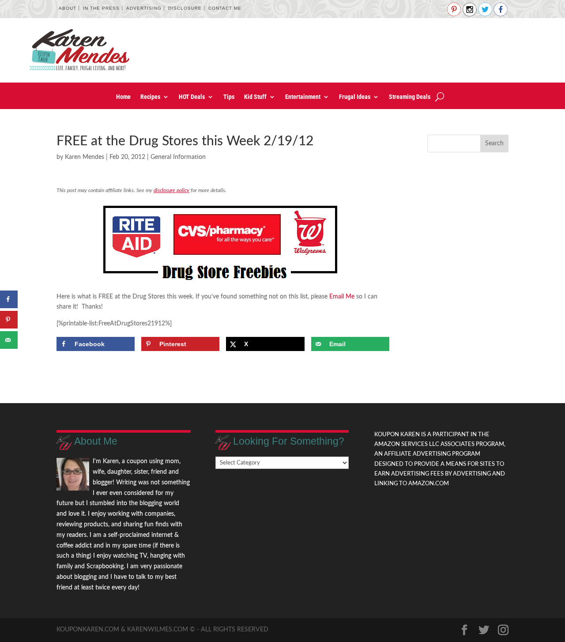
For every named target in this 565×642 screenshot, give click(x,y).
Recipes (150, 97)
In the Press (101, 8)
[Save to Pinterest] (9, 320)
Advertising (144, 8)
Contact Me (224, 8)
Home (123, 97)
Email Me (341, 297)
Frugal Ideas (354, 97)
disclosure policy (171, 190)
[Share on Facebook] (9, 299)
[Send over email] (9, 340)
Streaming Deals (409, 97)
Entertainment (302, 97)
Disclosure (185, 8)
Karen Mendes (84, 157)
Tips (228, 97)
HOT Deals (192, 97)
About (67, 8)
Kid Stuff (255, 97)
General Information (178, 157)
